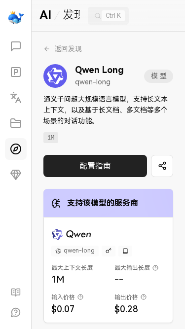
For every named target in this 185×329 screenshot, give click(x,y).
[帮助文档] (16, 292)
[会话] (16, 46)
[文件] (16, 123)
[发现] (16, 149)
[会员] (16, 174)
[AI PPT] (16, 72)
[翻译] (16, 98)
